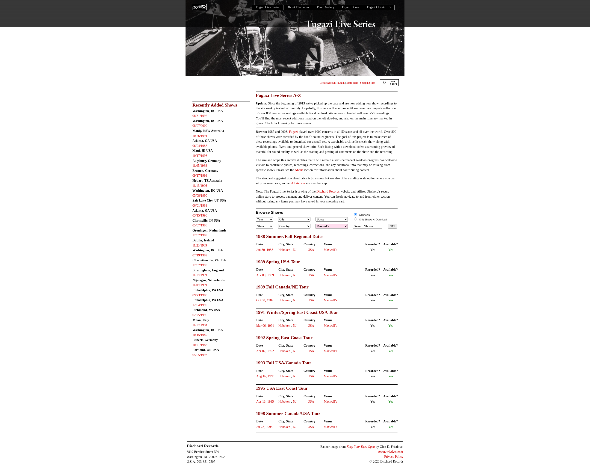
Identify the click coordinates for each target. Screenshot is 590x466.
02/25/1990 (199, 315)
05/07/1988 (199, 225)
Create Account (328, 82)
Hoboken (284, 250)
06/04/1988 (199, 146)
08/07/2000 (199, 126)
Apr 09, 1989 (265, 275)
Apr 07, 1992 (265, 351)
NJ (294, 250)
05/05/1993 (199, 355)
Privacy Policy (393, 456)
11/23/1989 (199, 245)
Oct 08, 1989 (264, 300)
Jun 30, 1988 (264, 250)
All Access (298, 183)
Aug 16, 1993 (265, 376)
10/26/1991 (199, 136)
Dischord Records (327, 191)
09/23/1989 (199, 295)
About (299, 170)
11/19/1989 (199, 275)
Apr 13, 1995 (265, 401)
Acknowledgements (390, 451)
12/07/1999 (199, 265)
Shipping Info (367, 82)
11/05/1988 (199, 165)
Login (341, 82)
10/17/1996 (199, 155)
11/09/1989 (199, 285)
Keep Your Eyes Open (361, 446)
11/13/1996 (199, 185)
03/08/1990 (199, 195)
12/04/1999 (199, 305)
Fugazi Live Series (267, 7)
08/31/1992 (199, 116)
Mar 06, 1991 (265, 325)
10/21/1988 (199, 345)
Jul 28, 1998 (264, 427)
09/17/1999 (199, 175)
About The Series (298, 7)
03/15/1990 (199, 215)
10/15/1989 (199, 335)
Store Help (352, 82)
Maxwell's (330, 250)
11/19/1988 (199, 325)
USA (311, 250)
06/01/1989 (199, 205)
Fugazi (293, 132)
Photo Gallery (325, 7)
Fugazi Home (350, 7)
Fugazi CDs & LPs (379, 7)
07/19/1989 (199, 255)
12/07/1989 (199, 235)
